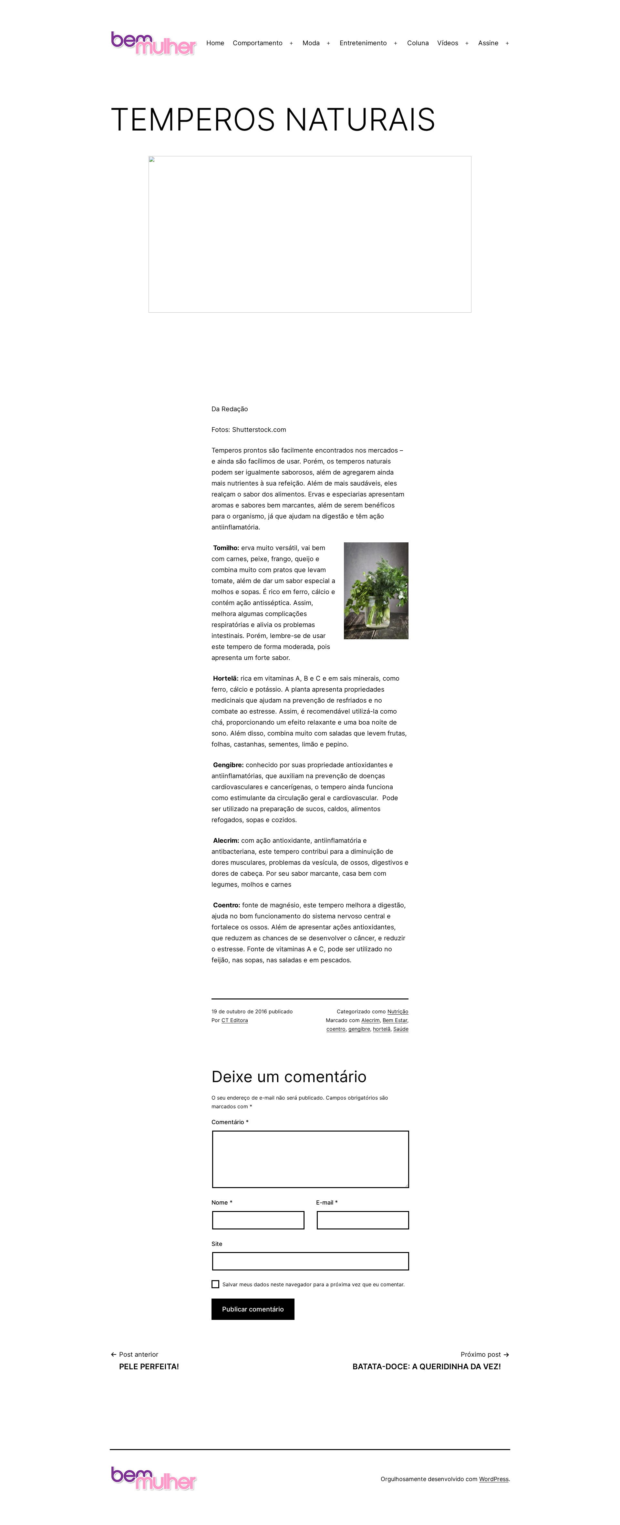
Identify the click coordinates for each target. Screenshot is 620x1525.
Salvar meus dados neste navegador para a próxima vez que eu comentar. (313, 1284)
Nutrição (398, 1011)
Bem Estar (395, 1020)
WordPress (494, 1479)
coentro (336, 1029)
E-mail (327, 1202)
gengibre (359, 1029)
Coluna (418, 43)
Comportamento (258, 43)
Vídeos (447, 43)
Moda (311, 43)
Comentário (230, 1122)
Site (217, 1243)
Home (215, 43)
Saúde (400, 1029)
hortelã (381, 1029)
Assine (488, 43)
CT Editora (235, 1020)
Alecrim (370, 1020)
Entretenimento (363, 43)
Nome (222, 1202)
